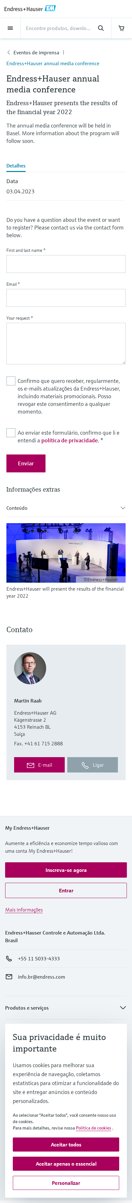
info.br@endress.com (41, 977)
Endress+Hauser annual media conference (52, 63)
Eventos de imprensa (36, 52)
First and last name (25, 250)
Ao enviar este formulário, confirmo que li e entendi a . (69, 436)
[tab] (66, 166)
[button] (66, 870)
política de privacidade (69, 440)
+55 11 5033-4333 (39, 958)
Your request (19, 318)
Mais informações (24, 909)
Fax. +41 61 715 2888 (38, 743)
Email (13, 284)
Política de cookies (93, 1128)
